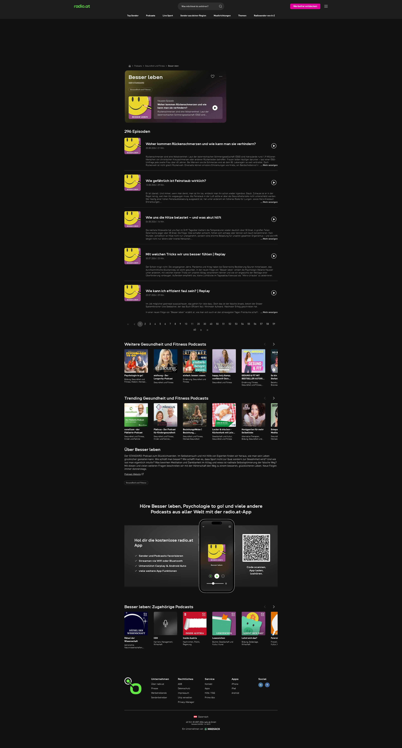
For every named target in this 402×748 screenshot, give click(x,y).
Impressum (183, 693)
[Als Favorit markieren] (212, 76)
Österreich (203, 717)
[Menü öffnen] (326, 6)
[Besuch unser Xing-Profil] (267, 684)
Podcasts (150, 16)
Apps (207, 688)
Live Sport (168, 16)
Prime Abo (210, 698)
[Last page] (207, 330)
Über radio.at (157, 684)
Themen (242, 16)
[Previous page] (134, 324)
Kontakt (208, 684)
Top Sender (133, 16)
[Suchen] (220, 6)
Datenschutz (184, 688)
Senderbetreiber (159, 698)
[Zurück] (265, 343)
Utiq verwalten (185, 698)
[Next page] (201, 330)
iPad (234, 688)
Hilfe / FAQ (210, 693)
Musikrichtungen (222, 16)
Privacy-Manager (186, 702)
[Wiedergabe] (214, 107)
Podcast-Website (132, 474)
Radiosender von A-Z (264, 16)
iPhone (235, 684)
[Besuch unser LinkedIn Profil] (260, 684)
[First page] (128, 324)
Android (235, 693)
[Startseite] (129, 66)
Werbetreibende (159, 693)
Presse (154, 688)
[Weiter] (274, 343)
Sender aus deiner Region (193, 16)
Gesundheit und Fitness (140, 90)
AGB (180, 684)
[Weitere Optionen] (221, 76)
